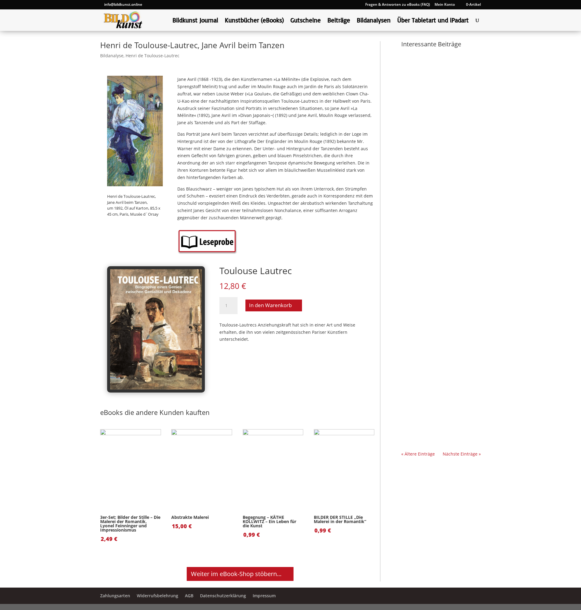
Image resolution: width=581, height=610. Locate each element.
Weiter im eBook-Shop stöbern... (236, 574)
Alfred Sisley (419, 319)
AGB (189, 595)
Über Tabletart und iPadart (433, 21)
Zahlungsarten (115, 595)
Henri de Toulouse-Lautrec (152, 55)
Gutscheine (305, 21)
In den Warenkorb (270, 305)
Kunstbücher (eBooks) (254, 21)
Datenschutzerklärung (223, 595)
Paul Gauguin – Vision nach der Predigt (438, 125)
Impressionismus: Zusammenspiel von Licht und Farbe (437, 146)
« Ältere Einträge (418, 454)
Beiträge (338, 21)
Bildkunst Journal (195, 21)
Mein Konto (445, 5)
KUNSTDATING (435, 153)
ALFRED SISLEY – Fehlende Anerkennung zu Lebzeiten (437, 393)
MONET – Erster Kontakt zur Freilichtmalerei (439, 219)
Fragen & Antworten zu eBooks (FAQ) (397, 5)
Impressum (264, 595)
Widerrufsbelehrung (157, 595)
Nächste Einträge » (462, 454)
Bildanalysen (374, 21)
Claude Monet (421, 233)
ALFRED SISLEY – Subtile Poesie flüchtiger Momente (438, 306)
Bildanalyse (111, 55)
